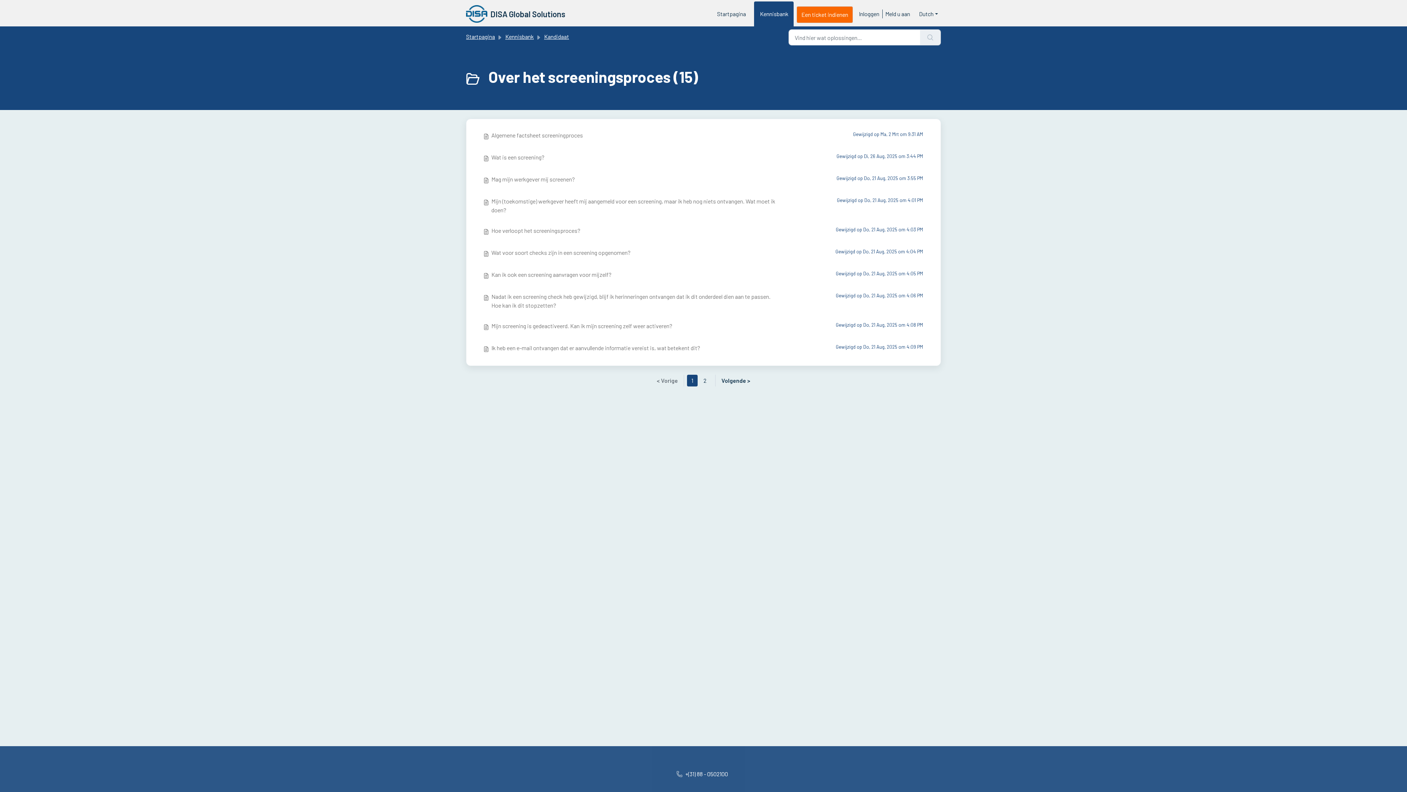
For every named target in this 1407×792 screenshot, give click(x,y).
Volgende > (735, 380)
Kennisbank (774, 13)
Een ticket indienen (824, 14)
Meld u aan (897, 13)
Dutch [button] (926, 13)
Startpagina (731, 13)
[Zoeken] (930, 37)
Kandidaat (556, 36)
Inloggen (869, 13)
